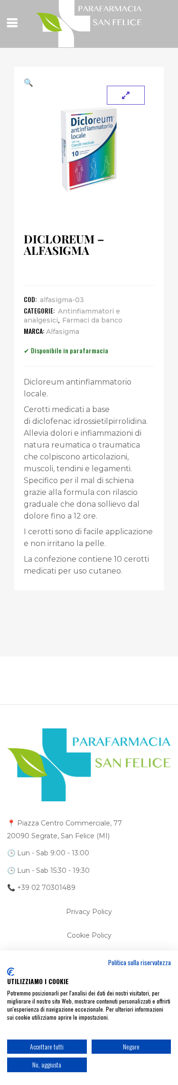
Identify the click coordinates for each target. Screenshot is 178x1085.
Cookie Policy (89, 935)
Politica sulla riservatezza (139, 962)
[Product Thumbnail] (126, 95)
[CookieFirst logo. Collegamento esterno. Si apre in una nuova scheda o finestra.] (10, 972)
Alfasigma (62, 331)
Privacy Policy (89, 911)
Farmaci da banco (92, 320)
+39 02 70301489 (46, 887)
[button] (89, 82)
